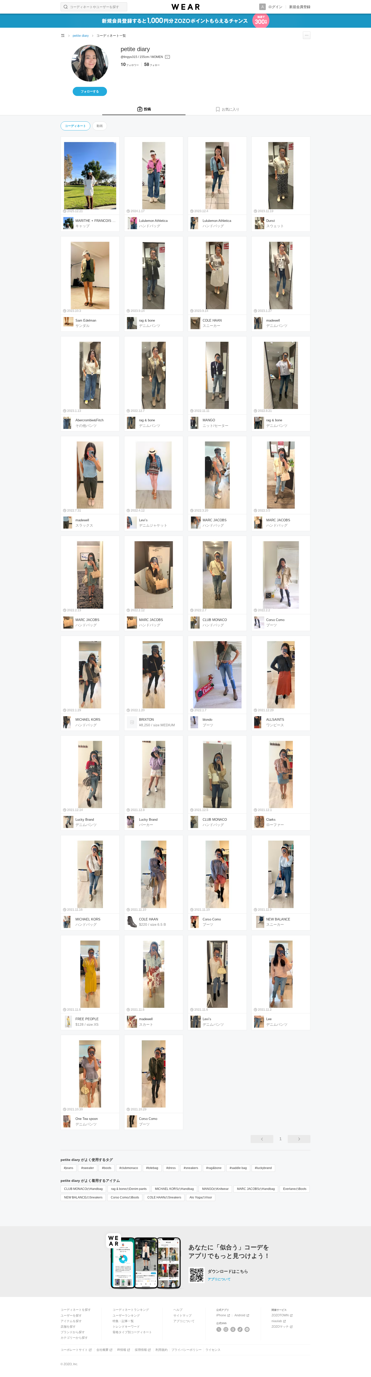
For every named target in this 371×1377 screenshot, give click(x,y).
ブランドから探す (73, 1332)
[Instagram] (226, 1329)
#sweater (87, 1168)
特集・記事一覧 (123, 1321)
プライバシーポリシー (186, 1349)
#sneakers (191, 1168)
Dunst (270, 221)
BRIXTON (146, 719)
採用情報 (141, 1350)
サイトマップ (182, 1315)
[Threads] (233, 1329)
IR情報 (121, 1350)
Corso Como (275, 620)
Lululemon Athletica (153, 221)
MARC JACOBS (215, 520)
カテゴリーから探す (74, 1337)
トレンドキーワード (126, 1326)
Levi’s (143, 520)
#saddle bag (238, 1168)
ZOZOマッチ (280, 1326)
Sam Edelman (85, 320)
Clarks (271, 819)
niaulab (277, 1321)
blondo (207, 719)
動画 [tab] (100, 126)
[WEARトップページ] (63, 35)
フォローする (90, 91)
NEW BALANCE (278, 919)
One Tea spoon (86, 1119)
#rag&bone (214, 1168)
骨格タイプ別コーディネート (132, 1332)
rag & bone (147, 320)
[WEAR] (185, 7)
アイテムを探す (71, 1321)
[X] (219, 1329)
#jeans (68, 1168)
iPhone (221, 1315)
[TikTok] (240, 1329)
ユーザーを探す (71, 1315)
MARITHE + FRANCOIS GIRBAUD (96, 221)
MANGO (209, 420)
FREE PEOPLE (87, 1019)
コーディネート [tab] (75, 126)
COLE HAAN (212, 320)
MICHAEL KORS (87, 719)
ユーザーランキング (126, 1315)
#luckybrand (263, 1168)
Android (239, 1315)
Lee (269, 1019)
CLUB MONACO (215, 620)
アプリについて (219, 1279)
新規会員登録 (299, 7)
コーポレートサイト (74, 1350)
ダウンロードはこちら (228, 1271)
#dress (171, 1168)
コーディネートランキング (131, 1310)
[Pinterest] (247, 1329)
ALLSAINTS (275, 719)
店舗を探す (68, 1326)
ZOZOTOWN (280, 1315)
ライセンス (213, 1349)
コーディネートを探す (76, 1310)
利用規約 (161, 1349)
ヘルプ (177, 1310)
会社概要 (102, 1350)
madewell (273, 320)
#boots (106, 1168)
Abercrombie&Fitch (89, 420)
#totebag (152, 1168)
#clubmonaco (128, 1168)
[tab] (144, 109)
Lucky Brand (84, 819)
